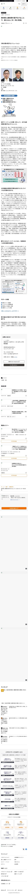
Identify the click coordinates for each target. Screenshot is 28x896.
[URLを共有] (26, 23)
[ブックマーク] (24, 23)
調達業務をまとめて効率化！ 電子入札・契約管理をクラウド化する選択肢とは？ (19, 391)
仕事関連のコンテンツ (19, 857)
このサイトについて (5, 857)
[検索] (19, 4)
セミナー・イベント (5, 862)
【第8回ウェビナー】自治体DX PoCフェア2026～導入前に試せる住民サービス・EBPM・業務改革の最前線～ (19, 448)
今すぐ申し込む (14, 441)
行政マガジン (17, 862)
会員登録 (16, 864)
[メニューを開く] (2, 4)
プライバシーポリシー (11, 890)
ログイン (24, 3)
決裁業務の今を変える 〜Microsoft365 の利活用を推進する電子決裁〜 (19, 465)
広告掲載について (4, 883)
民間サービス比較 (18, 871)
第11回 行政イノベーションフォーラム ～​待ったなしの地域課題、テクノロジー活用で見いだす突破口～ (19, 431)
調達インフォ (17, 874)
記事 (6, 486)
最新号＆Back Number (14, 499)
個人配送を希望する (13, 508)
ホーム (2, 486)
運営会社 (2, 890)
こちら (15, 357)
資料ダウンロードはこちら (13, 361)
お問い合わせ (20, 890)
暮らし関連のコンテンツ (6, 859)
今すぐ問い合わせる (13, 365)
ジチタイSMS (3, 876)
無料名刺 (3, 874)
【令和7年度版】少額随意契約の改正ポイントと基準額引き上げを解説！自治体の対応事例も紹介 (19, 402)
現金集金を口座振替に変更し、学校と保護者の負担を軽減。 (19, 412)
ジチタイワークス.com (8, 0)
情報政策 (11, 486)
